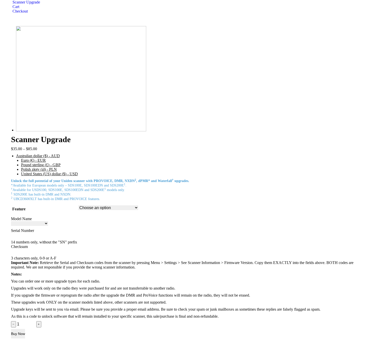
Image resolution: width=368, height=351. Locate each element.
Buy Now (18, 334)
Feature (19, 209)
